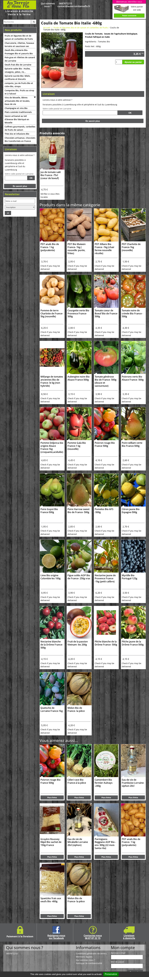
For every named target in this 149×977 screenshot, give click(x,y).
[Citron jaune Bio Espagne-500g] (133, 490)
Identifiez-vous (135, 1)
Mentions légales (84, 956)
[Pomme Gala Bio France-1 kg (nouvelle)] (79, 423)
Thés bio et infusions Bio (17, 133)
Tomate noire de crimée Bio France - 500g (132, 313)
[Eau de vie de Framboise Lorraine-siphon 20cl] (133, 760)
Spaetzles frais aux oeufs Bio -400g (50, 900)
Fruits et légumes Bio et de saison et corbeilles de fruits (19, 37)
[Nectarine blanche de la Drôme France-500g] (52, 622)
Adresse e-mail (118, 953)
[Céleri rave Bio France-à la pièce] (79, 760)
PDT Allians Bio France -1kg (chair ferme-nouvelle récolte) (104, 249)
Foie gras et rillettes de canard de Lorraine (20, 59)
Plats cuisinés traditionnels (18, 112)
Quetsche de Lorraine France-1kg (51, 709)
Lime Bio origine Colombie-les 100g (50, 577)
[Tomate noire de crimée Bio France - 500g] (133, 291)
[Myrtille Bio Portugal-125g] (133, 556)
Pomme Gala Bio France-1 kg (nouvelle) (77, 446)
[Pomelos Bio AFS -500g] (106, 490)
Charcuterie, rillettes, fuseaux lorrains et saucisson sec (19, 45)
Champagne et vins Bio (16, 108)
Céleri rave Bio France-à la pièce (77, 781)
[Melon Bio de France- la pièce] (79, 688)
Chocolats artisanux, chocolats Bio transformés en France (20, 139)
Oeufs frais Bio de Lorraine (18, 64)
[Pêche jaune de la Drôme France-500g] (133, 622)
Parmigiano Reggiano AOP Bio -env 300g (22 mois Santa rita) (105, 844)
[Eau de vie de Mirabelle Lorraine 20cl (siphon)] (79, 819)
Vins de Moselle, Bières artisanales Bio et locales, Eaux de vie (17, 100)
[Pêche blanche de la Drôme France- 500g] (106, 622)
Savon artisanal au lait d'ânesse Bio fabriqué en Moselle (17, 119)
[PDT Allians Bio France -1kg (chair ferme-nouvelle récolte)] (106, 224)
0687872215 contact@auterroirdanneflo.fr (65, 5)
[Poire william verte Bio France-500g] (133, 423)
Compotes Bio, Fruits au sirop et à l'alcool (19, 92)
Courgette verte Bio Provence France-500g (78, 313)
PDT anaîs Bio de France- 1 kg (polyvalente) (49, 247)
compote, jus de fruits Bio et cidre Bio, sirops (19, 85)
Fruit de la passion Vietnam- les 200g (78, 643)
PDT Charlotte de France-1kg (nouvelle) (131, 247)
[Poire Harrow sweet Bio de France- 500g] (79, 490)
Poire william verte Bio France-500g (132, 444)
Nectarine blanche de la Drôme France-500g (51, 644)
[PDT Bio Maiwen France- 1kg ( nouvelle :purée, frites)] (79, 224)
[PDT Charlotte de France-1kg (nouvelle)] (133, 224)
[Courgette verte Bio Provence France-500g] (79, 291)
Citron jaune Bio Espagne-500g (131, 511)
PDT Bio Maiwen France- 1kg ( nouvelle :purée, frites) (77, 249)
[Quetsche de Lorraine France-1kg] (52, 688)
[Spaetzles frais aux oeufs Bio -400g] (52, 879)
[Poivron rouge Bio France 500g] (106, 423)
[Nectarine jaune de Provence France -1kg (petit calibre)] (106, 556)
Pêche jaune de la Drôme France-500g (133, 643)
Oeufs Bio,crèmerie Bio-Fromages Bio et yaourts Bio (19, 52)
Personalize (111, 974)
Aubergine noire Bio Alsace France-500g (79, 378)
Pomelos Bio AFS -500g (104, 511)
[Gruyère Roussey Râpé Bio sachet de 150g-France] (52, 819)
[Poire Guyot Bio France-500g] (52, 490)
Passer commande (129, 15)
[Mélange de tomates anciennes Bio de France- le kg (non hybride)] (52, 357)
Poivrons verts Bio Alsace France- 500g (133, 378)
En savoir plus (20, 186)
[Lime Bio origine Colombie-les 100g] (52, 556)
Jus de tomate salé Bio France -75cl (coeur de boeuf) (50, 175)
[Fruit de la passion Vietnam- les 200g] (79, 622)
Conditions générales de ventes (91, 953)
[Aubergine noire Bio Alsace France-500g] (79, 357)
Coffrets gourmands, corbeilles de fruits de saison (20, 128)
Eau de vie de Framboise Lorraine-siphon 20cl (133, 782)
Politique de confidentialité (89, 963)
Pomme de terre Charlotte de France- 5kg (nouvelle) (51, 313)
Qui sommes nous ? (48, 5)
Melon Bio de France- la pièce (76, 709)
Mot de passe (117, 962)
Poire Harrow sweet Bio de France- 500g (78, 511)
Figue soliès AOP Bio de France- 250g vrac (79, 577)
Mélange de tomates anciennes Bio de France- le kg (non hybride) (51, 381)
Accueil (46, 27)
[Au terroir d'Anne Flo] (20, 8)
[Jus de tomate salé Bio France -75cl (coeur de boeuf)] (52, 152)
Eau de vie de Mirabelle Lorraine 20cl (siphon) (78, 842)
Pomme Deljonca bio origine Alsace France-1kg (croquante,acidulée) (51, 447)
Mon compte (123, 947)
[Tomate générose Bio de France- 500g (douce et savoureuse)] (106, 357)
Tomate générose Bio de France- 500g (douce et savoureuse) (105, 381)
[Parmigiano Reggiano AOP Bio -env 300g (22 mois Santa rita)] (106, 819)
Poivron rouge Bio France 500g (105, 444)
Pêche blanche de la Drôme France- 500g (106, 643)
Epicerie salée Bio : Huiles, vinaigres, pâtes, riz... (18, 70)
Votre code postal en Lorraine (19, 174)
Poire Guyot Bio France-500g (49, 511)
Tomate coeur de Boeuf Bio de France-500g (106, 313)
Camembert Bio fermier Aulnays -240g (103, 782)
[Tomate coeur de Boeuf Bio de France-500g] (106, 291)
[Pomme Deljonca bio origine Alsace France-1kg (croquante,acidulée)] (52, 423)
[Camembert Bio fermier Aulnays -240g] (106, 760)
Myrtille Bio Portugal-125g (129, 577)
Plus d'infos (52, 797)
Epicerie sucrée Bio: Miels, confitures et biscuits (17, 77)
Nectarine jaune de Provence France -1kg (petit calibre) (105, 578)
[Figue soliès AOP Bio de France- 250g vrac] (79, 556)
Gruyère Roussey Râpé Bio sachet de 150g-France (50, 842)
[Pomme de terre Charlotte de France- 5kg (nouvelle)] (52, 291)
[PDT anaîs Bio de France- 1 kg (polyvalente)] (52, 224)
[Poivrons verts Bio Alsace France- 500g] (133, 357)
